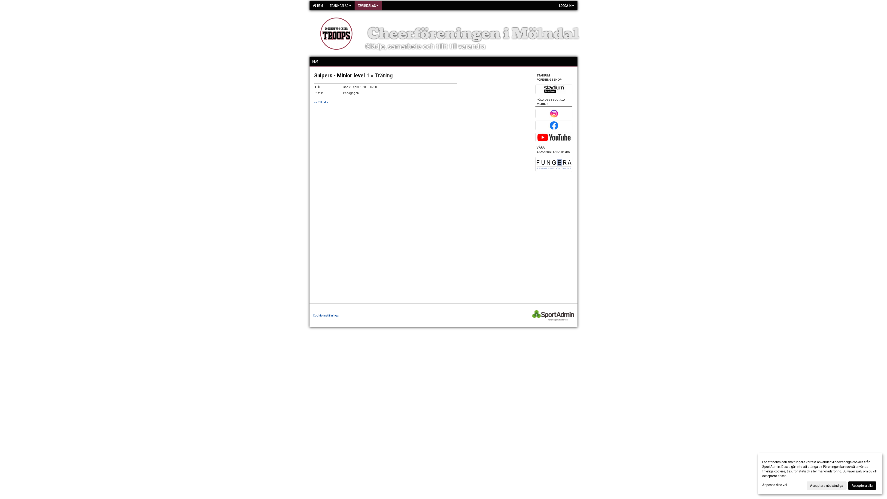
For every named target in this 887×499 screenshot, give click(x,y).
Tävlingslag (367, 6)
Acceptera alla (862, 485)
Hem (319, 6)
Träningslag (339, 6)
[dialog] (820, 473)
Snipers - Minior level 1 (341, 76)
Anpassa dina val (774, 485)
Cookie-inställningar (326, 315)
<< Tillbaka (321, 102)
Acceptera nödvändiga (826, 485)
